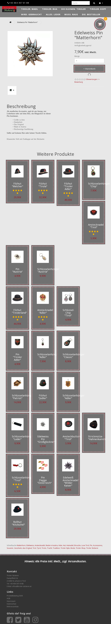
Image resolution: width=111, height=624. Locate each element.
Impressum (11, 601)
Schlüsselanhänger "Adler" (48, 356)
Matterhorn (21, 545)
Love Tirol (85, 545)
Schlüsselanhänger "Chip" (99, 185)
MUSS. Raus (71, 14)
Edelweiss (30, 545)
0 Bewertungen (91, 79)
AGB (8, 598)
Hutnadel (70, 545)
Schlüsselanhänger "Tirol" (23, 479)
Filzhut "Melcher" (17, 185)
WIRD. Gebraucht (31, 14)
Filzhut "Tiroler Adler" (68, 186)
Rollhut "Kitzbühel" (18, 523)
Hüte (60, 545)
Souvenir (10, 548)
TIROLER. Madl (29, 9)
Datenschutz (11, 604)
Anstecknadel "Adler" (45, 311)
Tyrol (39, 548)
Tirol (34, 548)
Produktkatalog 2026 (15, 596)
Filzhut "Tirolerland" (19, 311)
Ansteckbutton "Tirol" (71, 438)
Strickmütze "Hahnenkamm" (97, 438)
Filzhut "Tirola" (42, 185)
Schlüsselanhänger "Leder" (23, 438)
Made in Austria (52, 545)
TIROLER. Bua (49, 9)
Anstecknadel (40, 545)
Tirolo (44, 548)
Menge (77, 56)
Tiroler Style (65, 548)
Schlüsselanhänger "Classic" (73, 356)
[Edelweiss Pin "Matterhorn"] (12, 90)
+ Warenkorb (89, 68)
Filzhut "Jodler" (42, 397)
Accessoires (97, 545)
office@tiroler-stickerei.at (21, 586)
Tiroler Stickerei (92, 548)
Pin (91, 545)
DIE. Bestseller (91, 14)
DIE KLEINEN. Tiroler (73, 9)
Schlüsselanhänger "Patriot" (23, 397)
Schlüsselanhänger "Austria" (48, 270)
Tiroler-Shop (80, 548)
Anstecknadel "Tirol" (96, 226)
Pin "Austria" (17, 270)
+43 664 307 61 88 (19, 2)
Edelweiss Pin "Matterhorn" (27, 22)
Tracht (49, 548)
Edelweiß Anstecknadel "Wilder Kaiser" (70, 481)
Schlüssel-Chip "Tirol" (68, 312)
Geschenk (18, 548)
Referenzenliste (13, 606)
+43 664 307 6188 (16, 583)
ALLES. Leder (53, 14)
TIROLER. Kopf (98, 9)
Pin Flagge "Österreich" (44, 480)
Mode (73, 548)
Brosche (77, 545)
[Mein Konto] (101, 3)
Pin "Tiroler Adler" (17, 357)
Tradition (56, 548)
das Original (27, 548)
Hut (64, 545)
